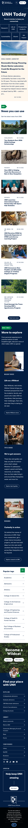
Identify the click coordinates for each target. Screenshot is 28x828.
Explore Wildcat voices (12, 413)
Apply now (8, 660)
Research (7, 167)
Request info (14, 663)
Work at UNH (6, 725)
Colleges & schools (8, 711)
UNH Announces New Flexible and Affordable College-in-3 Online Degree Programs (12, 271)
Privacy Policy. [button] (14, 821)
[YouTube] (13, 761)
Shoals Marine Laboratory (10, 59)
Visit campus (18, 660)
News (4, 734)
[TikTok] (10, 761)
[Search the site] (16, 2)
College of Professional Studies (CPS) (8, 264)
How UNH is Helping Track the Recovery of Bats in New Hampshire (12, 172)
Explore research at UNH (13, 559)
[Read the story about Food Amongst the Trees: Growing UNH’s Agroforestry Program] (14, 286)
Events (5, 738)
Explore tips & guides (12, 486)
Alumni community (8, 721)
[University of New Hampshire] (8, 2)
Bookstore (6, 756)
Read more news (14, 318)
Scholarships (8, 138)
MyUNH (5, 752)
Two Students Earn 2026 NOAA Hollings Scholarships (13, 142)
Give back (14, 788)
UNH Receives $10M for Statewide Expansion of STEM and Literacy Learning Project (13, 236)
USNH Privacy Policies (14, 805)
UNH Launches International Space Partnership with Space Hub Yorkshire (12, 203)
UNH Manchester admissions (11, 703)
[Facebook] (7, 761)
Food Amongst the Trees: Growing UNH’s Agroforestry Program (13, 306)
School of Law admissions (10, 707)
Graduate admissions (8, 700)
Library (5, 748)
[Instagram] (4, 761)
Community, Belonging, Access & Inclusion (12, 730)
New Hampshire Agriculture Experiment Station (8, 299)
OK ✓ (14, 825)
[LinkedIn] (17, 761)
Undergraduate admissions (10, 696)
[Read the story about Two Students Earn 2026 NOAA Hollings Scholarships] (14, 127)
